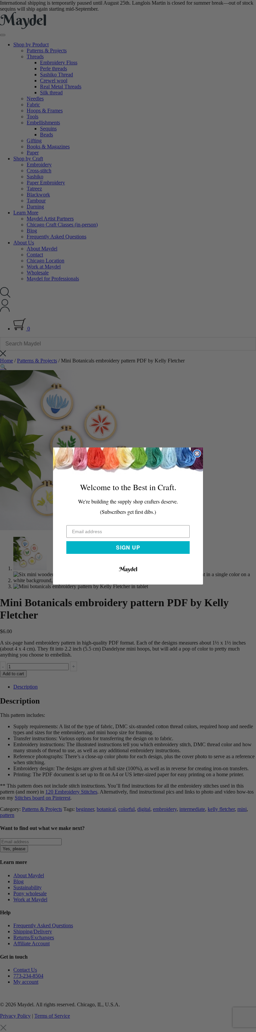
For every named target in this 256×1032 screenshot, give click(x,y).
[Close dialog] (197, 453)
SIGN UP (128, 547)
